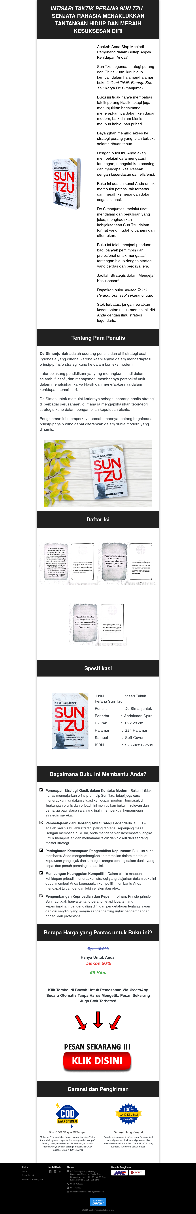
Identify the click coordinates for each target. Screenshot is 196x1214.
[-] (50, 1172)
